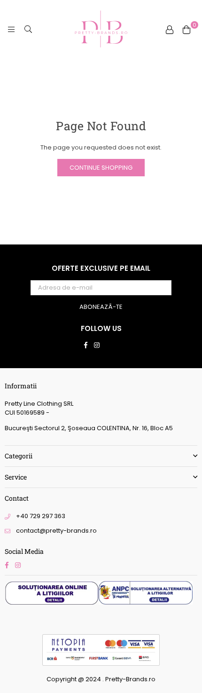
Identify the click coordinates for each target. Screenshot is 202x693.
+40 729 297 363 (40, 516)
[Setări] (169, 30)
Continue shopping (101, 167)
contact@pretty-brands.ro (56, 530)
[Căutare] (28, 30)
